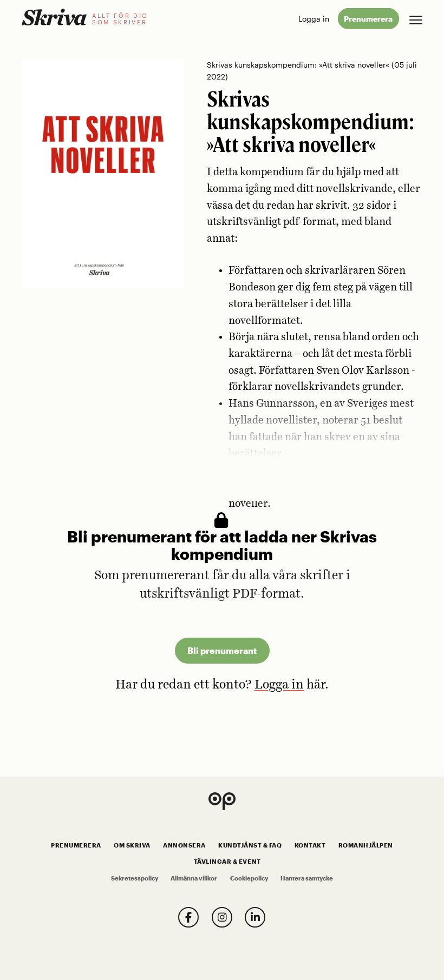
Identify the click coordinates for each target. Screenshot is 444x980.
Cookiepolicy (249, 878)
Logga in (313, 18)
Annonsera (184, 845)
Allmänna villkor (194, 878)
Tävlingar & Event (227, 861)
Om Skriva (132, 845)
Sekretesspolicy (134, 878)
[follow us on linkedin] (255, 917)
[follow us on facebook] (188, 917)
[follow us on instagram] (222, 917)
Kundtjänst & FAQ (250, 845)
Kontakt (310, 845)
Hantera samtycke (306, 878)
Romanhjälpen (365, 845)
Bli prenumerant (222, 650)
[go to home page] (54, 17)
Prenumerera (368, 18)
